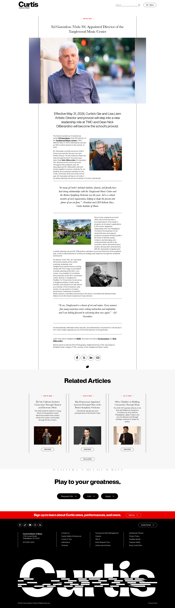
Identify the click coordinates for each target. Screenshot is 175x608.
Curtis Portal (146, 525)
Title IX (97, 539)
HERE (78, 338)
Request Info (67, 496)
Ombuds (64, 545)
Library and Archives (102, 545)
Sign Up (132, 515)
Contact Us (65, 533)
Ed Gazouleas (103, 338)
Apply (108, 496)
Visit (89, 496)
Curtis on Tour (66, 539)
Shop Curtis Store (135, 545)
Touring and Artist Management (106, 533)
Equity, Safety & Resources (71, 536)
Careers (98, 536)
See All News (87, 459)
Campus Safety (134, 542)
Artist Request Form (102, 542)
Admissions (65, 542)
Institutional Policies (136, 533)
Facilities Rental (134, 539)
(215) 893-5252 (28, 542)
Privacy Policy (134, 536)
